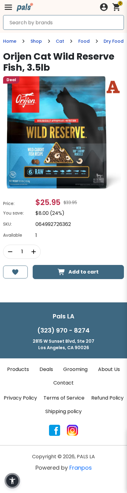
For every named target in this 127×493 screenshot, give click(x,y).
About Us (109, 369)
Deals (46, 369)
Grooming (75, 369)
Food (84, 41)
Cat (60, 41)
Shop (36, 41)
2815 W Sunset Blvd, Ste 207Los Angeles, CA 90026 (63, 344)
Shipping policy (63, 411)
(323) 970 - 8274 (63, 330)
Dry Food (114, 41)
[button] (12, 481)
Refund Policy (107, 397)
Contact (63, 382)
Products (18, 369)
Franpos (80, 467)
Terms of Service (63, 397)
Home (9, 41)
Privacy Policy (20, 397)
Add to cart (83, 271)
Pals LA (63, 316)
